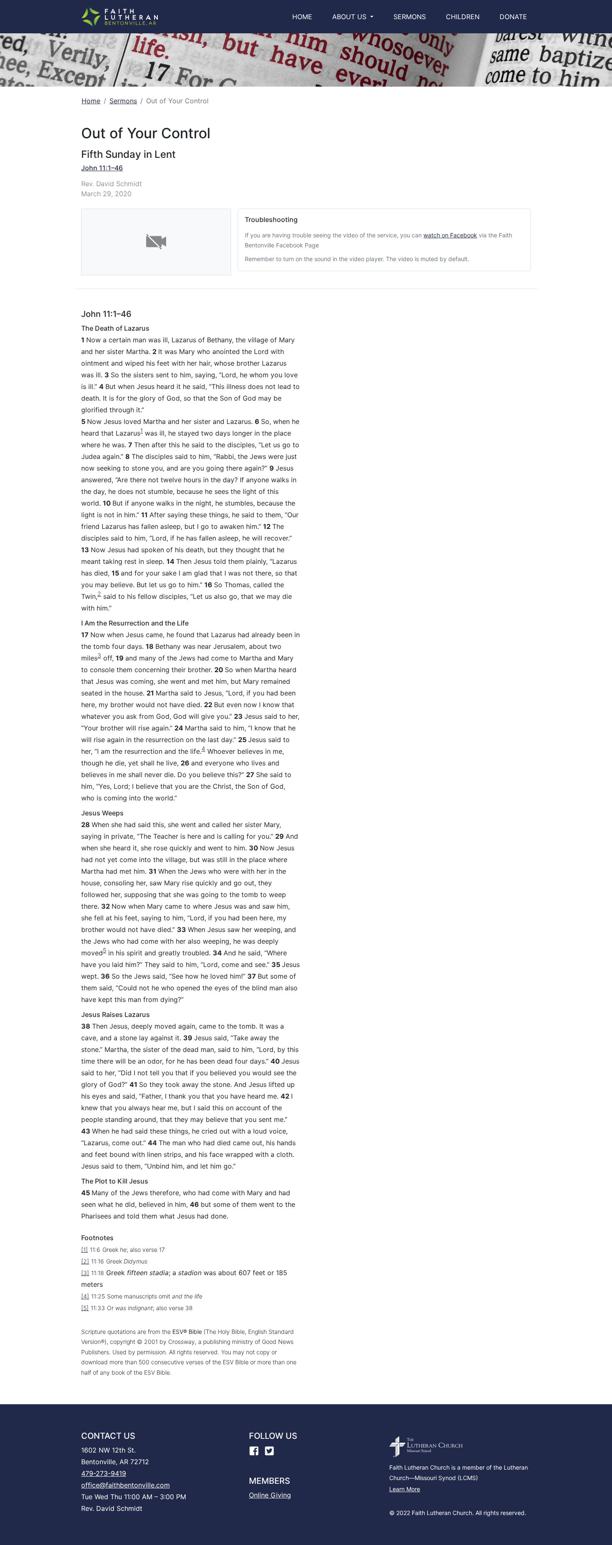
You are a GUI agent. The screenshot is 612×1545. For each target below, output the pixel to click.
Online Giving (270, 1495)
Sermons (409, 16)
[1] (84, 1249)
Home (304, 16)
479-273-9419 (103, 1473)
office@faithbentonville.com (125, 1485)
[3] (85, 1272)
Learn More (404, 1489)
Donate (513, 16)
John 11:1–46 (102, 168)
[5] (85, 1307)
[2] (85, 1261)
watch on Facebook (450, 235)
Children (463, 16)
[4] (85, 1296)
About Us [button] (350, 16)
